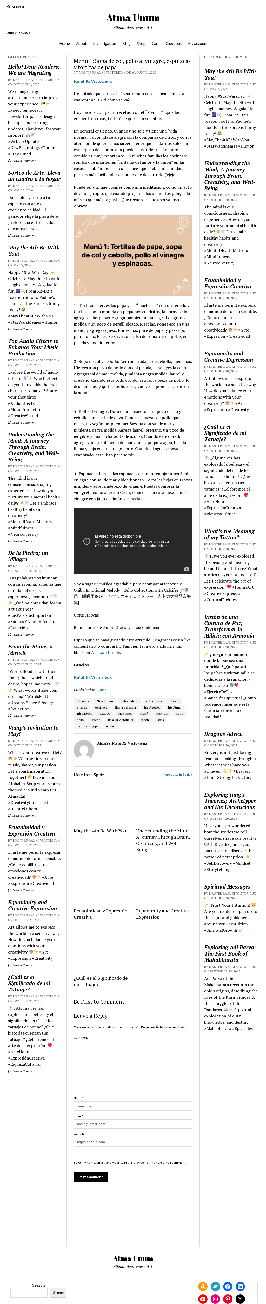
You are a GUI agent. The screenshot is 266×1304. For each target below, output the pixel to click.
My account (198, 43)
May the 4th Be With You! (34, 250)
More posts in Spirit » (177, 774)
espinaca (101, 707)
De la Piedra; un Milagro (28, 556)
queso (95, 720)
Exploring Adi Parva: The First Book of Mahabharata (230, 953)
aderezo (83, 701)
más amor (125, 714)
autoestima (154, 701)
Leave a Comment (24, 161)
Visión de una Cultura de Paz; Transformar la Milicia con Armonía (229, 626)
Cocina (174, 701)
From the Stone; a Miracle (30, 649)
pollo (80, 720)
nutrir (179, 714)
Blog (126, 43)
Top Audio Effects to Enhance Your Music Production (33, 347)
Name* (78, 1098)
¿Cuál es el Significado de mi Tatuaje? (29, 983)
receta (145, 720)
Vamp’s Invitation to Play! (33, 730)
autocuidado (129, 701)
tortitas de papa (87, 726)
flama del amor (125, 707)
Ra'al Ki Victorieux (120, 720)
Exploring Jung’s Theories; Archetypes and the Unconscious (230, 800)
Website (79, 1134)
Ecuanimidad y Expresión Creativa (31, 830)
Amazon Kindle (105, 652)
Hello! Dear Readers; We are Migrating (34, 69)
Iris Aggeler (152, 707)
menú (144, 714)
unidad (111, 726)
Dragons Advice (223, 734)
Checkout (173, 43)
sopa (160, 720)
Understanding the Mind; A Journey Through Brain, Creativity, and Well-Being (33, 446)
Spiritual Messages (227, 886)
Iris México (84, 714)
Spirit (101, 690)
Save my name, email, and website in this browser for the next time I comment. (130, 1162)
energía (82, 707)
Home (64, 43)
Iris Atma (174, 707)
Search (38, 1285)
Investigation (104, 43)
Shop (141, 43)
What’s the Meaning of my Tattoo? (229, 534)
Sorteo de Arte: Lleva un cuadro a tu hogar (34, 175)
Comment (81, 1038)
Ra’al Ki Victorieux (93, 81)
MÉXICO (162, 714)
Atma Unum (133, 17)
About (81, 43)
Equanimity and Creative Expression (32, 905)
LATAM (105, 714)
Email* (78, 1116)
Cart (155, 43)
